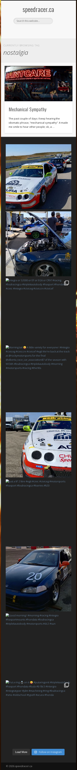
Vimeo (46, 31)
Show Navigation (62, 35)
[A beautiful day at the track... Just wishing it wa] (38, 176)
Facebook (30, 31)
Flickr (38, 31)
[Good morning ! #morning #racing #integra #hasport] (38, 646)
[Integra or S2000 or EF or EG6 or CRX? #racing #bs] (38, 310)
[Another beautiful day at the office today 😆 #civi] (38, 243)
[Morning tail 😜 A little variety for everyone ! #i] (38, 378)
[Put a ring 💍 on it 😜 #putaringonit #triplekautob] (38, 712)
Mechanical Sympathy (28, 109)
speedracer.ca (38, 9)
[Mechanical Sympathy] (38, 83)
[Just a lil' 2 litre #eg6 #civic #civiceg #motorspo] (38, 512)
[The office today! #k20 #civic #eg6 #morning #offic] (38, 578)
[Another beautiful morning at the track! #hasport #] (38, 444)
